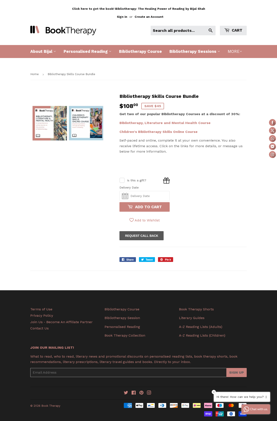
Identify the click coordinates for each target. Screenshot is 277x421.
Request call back (141, 235)
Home (34, 74)
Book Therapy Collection (125, 335)
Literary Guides (192, 318)
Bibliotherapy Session (122, 318)
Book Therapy (50, 405)
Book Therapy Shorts (196, 309)
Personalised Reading (86, 51)
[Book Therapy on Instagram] (149, 393)
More (234, 51)
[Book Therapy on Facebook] (133, 393)
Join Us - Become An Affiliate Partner (61, 322)
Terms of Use (41, 309)
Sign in (122, 16)
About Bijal (41, 51)
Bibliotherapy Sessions (193, 51)
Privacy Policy (41, 315)
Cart (236, 30)
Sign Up (236, 372)
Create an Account (149, 16)
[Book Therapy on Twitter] (126, 393)
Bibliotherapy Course (140, 51)
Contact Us (39, 328)
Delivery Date (129, 187)
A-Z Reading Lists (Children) (202, 335)
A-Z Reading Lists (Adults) (200, 327)
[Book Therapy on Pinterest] (141, 393)
